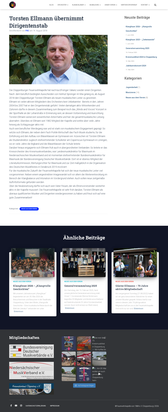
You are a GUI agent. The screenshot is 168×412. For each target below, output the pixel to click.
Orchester (62, 5)
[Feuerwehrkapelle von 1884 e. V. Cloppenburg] (12, 4)
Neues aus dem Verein (29, 209)
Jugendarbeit (131, 87)
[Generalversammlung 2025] (84, 262)
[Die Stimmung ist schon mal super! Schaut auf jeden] (84, 359)
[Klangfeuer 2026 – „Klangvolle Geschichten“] (32, 262)
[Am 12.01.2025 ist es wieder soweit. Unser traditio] (69, 343)
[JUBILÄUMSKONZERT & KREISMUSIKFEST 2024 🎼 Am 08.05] (84, 374)
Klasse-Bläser (78, 5)
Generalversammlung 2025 (137, 48)
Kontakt (144, 5)
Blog (51, 5)
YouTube (16, 406)
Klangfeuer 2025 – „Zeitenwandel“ (140, 40)
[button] (67, 5)
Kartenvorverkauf (129, 5)
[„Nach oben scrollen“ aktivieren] (162, 406)
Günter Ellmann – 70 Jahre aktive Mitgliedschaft (132, 287)
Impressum (54, 406)
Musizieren (130, 92)
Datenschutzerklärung (36, 406)
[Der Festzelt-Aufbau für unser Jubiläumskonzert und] (69, 374)
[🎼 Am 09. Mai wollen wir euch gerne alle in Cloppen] (99, 374)
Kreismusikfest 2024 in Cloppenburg (141, 57)
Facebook (11, 406)
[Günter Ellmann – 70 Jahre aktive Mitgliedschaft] (135, 262)
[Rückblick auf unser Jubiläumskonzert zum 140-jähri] (84, 343)
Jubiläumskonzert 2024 (136, 66)
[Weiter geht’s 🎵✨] (69, 359)
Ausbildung (94, 5)
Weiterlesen (18, 311)
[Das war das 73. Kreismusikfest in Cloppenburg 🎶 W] (99, 343)
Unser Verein (110, 5)
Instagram (21, 406)
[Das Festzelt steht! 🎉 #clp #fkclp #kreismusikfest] (99, 359)
